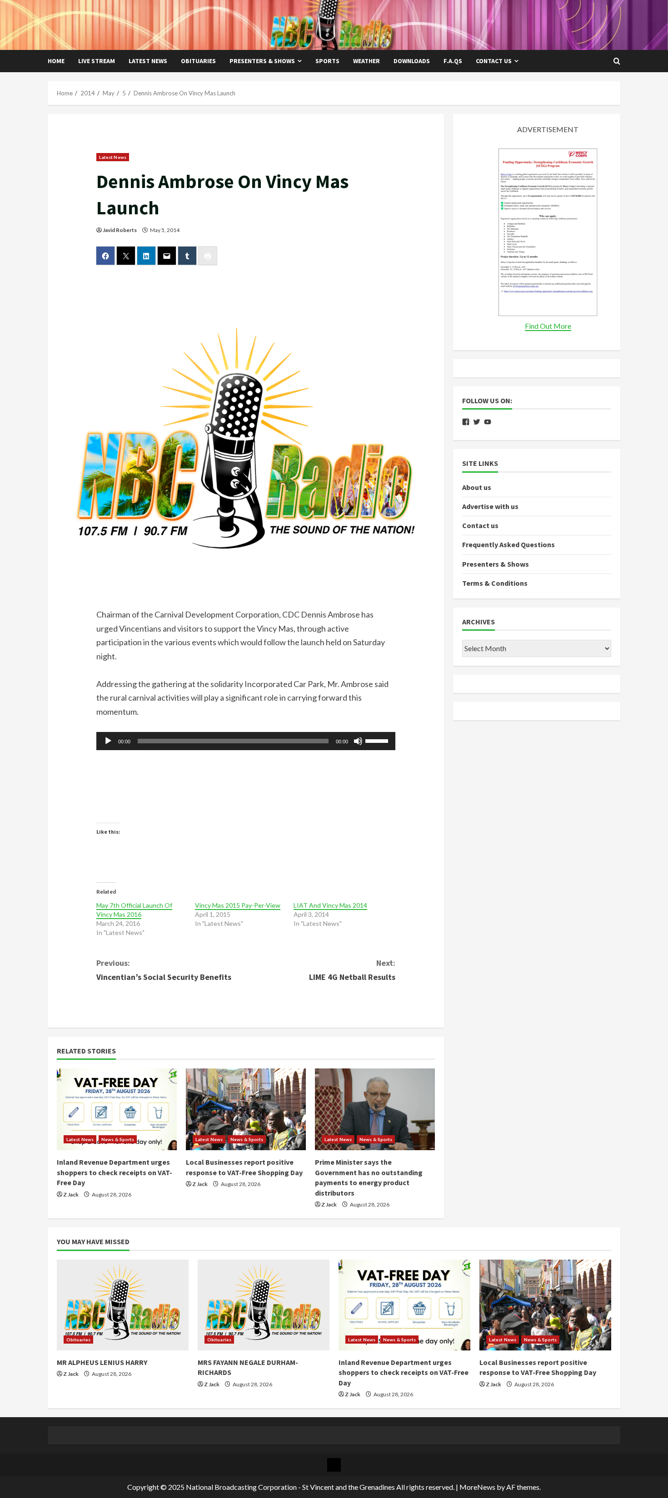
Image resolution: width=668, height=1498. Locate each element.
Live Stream (96, 61)
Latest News (148, 61)
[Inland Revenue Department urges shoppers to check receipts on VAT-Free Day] (117, 1109)
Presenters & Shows (262, 61)
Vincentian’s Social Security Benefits (163, 970)
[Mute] (358, 741)
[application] (246, 741)
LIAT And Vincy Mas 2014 (330, 905)
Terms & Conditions (495, 583)
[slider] (378, 740)
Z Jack (71, 1194)
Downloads (412, 61)
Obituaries (198, 61)
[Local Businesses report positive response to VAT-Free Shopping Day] (246, 1109)
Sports (327, 61)
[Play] (108, 741)
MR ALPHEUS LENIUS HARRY (102, 1362)
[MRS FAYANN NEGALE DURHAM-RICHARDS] (263, 1305)
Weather (366, 61)
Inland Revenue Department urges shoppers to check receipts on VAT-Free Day (114, 1172)
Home (56, 61)
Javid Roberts (120, 230)
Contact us (494, 61)
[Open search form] (616, 61)
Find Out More (548, 325)
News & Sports (117, 1139)
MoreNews (477, 1487)
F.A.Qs (453, 61)
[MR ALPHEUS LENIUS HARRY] (123, 1305)
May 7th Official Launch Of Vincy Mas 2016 (134, 909)
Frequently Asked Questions (508, 544)
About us (476, 487)
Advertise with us (490, 506)
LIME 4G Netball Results (352, 970)
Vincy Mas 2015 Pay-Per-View (237, 905)
